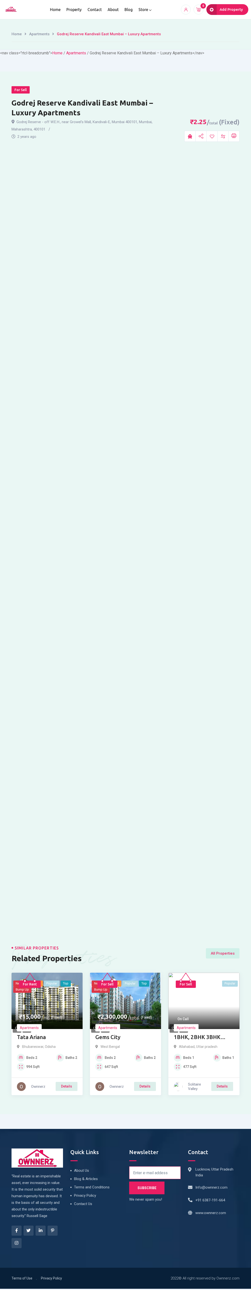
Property (74, 9)
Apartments (39, 34)
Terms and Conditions (92, 1187)
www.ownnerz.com (210, 1213)
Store (143, 9)
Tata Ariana (31, 1037)
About (113, 9)
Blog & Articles (86, 1179)
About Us (81, 1170)
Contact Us (83, 1204)
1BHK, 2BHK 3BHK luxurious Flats (197, 1037)
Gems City (107, 1037)
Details (66, 1086)
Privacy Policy (85, 1195)
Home (55, 9)
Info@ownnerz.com (211, 1187)
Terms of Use (22, 1278)
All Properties (223, 953)
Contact (95, 9)
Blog (129, 9)
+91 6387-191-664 (210, 1200)
